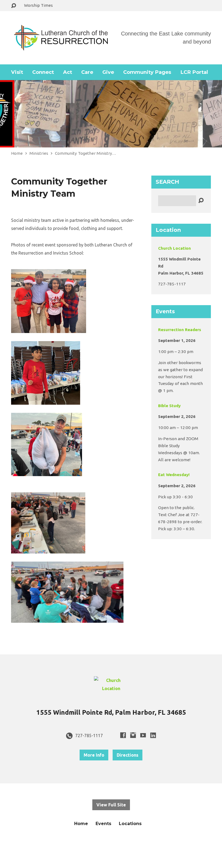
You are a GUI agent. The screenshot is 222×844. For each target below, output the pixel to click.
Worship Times (38, 5)
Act (67, 72)
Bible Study (169, 405)
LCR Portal (194, 72)
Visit (17, 72)
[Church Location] (111, 688)
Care (87, 72)
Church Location (174, 248)
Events (103, 823)
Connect (43, 72)
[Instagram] (133, 735)
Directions (127, 755)
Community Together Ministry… (85, 153)
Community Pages (147, 72)
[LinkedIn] (153, 735)
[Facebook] (123, 735)
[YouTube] (143, 735)
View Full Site (111, 804)
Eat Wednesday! (174, 474)
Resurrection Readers (179, 329)
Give (108, 72)
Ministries (39, 153)
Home (17, 153)
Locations (130, 823)
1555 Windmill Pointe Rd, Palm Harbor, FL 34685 (111, 712)
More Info (94, 755)
